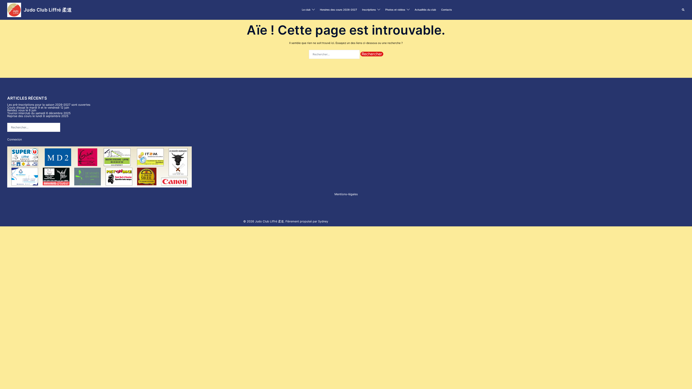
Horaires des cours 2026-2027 (338, 9)
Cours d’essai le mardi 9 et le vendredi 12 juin (38, 107)
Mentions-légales (346, 194)
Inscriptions (369, 9)
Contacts (446, 9)
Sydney (323, 221)
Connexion (14, 139)
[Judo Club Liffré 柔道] (14, 10)
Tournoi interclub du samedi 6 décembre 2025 (39, 113)
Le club (306, 9)
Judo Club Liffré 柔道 (48, 10)
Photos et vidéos (395, 9)
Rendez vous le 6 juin (21, 110)
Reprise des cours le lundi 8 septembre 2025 (37, 116)
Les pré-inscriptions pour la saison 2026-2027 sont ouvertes (48, 104)
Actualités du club (425, 9)
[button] (683, 9)
